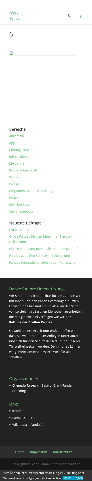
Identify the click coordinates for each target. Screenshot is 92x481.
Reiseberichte (19, 204)
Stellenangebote (21, 211)
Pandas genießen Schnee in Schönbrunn (39, 255)
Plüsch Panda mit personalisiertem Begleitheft (44, 249)
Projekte (15, 198)
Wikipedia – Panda (26, 424)
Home (19, 452)
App (12, 143)
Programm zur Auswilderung (30, 191)
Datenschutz (62, 452)
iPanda (17, 411)
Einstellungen (73, 478)
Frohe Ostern (19, 230)
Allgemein (16, 136)
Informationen (20, 156)
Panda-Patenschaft (23, 170)
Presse (14, 184)
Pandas (14, 177)
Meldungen (17, 163)
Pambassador (22, 418)
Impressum (38, 452)
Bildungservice (20, 150)
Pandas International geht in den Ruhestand (42, 262)
